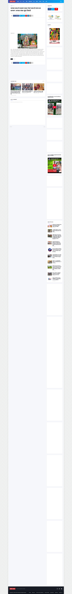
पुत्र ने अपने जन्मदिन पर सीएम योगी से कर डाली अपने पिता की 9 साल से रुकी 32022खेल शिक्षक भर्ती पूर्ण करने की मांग (57, 250)
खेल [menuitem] (33, 1)
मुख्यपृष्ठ (11, 5)
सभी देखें (43, 81)
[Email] (30, 16)
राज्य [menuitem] (23, 1)
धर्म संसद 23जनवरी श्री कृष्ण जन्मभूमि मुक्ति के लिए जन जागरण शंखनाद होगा (38, 92)
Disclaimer (52, 592)
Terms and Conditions (39, 592)
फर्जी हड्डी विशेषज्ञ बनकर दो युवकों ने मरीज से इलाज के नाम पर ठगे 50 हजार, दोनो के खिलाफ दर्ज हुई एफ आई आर (57, 256)
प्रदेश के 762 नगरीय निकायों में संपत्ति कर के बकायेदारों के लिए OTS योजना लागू (57, 261)
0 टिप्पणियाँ (26, 13)
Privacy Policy (47, 592)
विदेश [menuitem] (26, 1)
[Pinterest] (26, 16)
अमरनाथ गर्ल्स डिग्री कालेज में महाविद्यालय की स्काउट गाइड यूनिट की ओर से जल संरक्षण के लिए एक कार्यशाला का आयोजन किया (16, 92)
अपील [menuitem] (46, 1)
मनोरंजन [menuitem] (40, 1)
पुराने (44, 126)
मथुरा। (14, 5)
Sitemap (56, 592)
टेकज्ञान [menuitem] (37, 1)
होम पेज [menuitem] (18, 1)
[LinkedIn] (28, 16)
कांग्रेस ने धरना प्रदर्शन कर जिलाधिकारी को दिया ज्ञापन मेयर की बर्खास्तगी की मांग (27, 92)
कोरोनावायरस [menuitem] (30, 1)
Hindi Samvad (18, 592)
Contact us (60, 592)
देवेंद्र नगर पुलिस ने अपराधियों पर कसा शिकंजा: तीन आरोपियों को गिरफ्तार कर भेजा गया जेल (57, 273)
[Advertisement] (27, 26)
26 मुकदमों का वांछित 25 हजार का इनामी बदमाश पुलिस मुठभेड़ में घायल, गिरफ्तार (57, 230)
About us (33, 592)
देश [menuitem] (20, 1)
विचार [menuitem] (43, 1)
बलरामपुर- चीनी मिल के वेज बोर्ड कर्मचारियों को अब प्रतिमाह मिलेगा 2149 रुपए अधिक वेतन (57, 278)
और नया (11, 126)
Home (30, 592)
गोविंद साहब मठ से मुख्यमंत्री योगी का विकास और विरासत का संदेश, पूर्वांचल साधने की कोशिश (57, 225)
